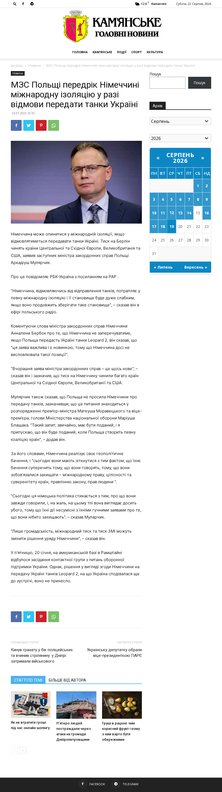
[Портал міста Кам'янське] (111, 27)
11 (163, 212)
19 (171, 226)
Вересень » (195, 267)
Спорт (136, 52)
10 (154, 212)
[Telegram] (32, 4)
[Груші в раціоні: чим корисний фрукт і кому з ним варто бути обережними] (122, 705)
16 (206, 212)
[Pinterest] (41, 125)
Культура (155, 52)
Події (121, 52)
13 (180, 212)
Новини (34, 65)
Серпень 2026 (180, 157)
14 (189, 212)
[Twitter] (28, 125)
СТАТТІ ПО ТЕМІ (28, 680)
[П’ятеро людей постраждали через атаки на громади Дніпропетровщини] (76, 705)
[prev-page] (14, 750)
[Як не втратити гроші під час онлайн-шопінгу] (31, 704)
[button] (15, 4)
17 (154, 226)
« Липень (163, 267)
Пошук (155, 74)
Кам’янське (102, 52)
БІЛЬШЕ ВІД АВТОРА (67, 680)
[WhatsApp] (53, 125)
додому (17, 65)
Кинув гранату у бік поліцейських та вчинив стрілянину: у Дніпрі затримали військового (42, 655)
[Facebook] (23, 4)
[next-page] (22, 750)
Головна (80, 52)
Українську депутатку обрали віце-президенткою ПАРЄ (114, 652)
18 (163, 226)
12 (171, 212)
